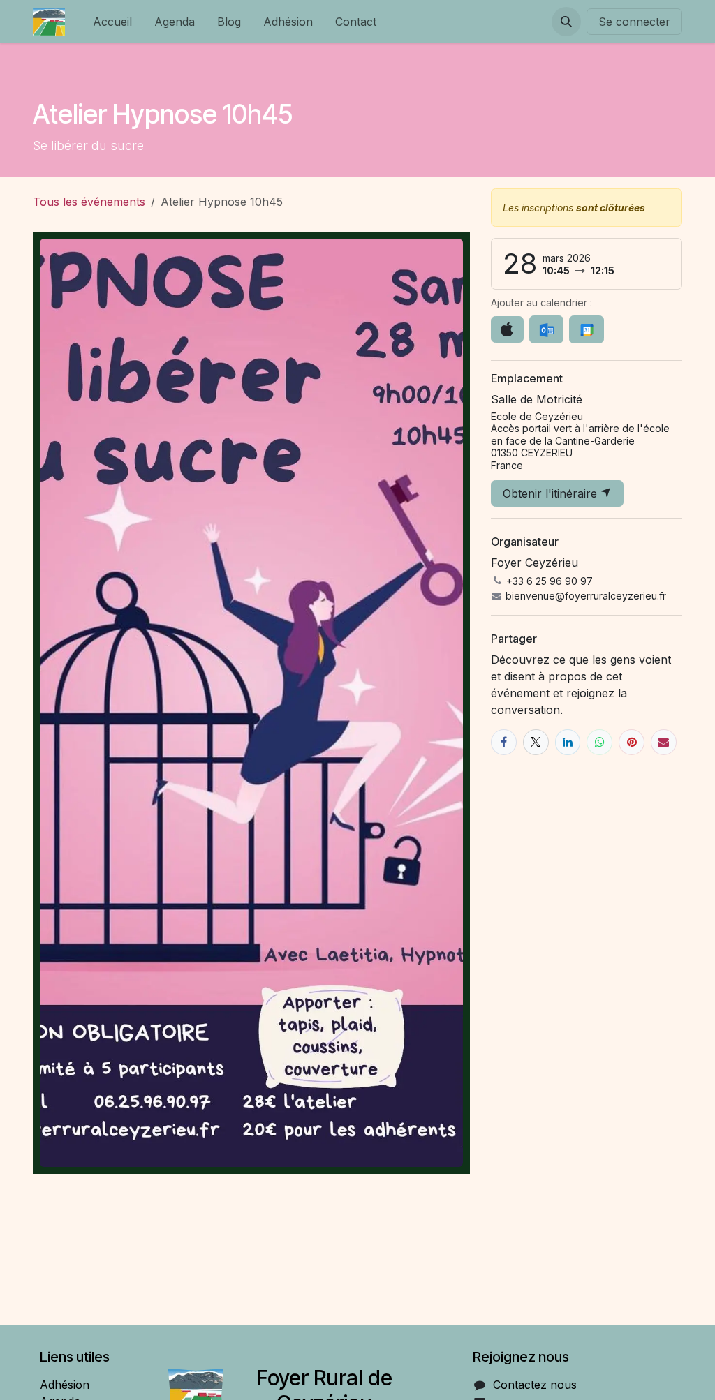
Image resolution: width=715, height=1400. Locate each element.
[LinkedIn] (568, 742)
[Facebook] (504, 742)
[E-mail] (664, 742)
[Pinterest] (631, 742)
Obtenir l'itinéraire (551, 493)
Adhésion (64, 1385)
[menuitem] (112, 22)
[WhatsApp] (599, 742)
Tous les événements (89, 202)
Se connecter (634, 22)
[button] (566, 21)
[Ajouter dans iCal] (507, 329)
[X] (536, 742)
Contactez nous (535, 1385)
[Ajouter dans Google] (586, 329)
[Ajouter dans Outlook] (546, 329)
